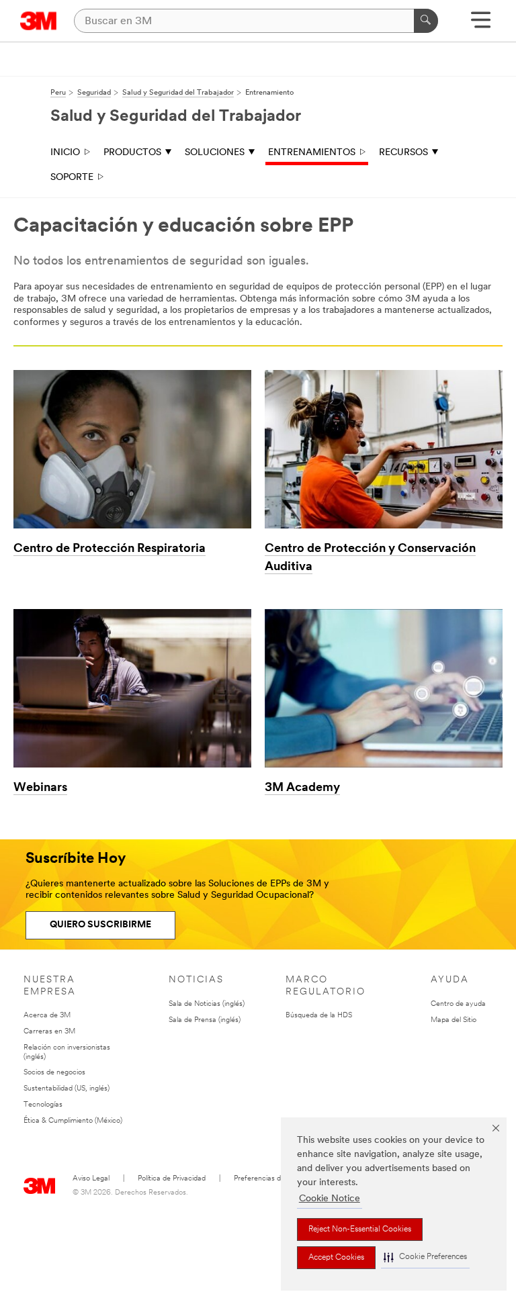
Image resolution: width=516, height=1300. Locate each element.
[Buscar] (426, 21)
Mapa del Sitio (453, 1020)
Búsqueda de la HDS (319, 1015)
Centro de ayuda (458, 1004)
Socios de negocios (54, 1072)
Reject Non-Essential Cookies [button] (359, 1229)
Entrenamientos (311, 153)
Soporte (71, 178)
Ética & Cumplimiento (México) (73, 1121)
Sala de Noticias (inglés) (207, 1004)
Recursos (403, 153)
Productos (132, 153)
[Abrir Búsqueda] (480, 24)
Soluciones (215, 153)
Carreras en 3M (49, 1031)
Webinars (40, 788)
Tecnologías (43, 1105)
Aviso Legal (91, 1178)
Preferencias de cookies (272, 1178)
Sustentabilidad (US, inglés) (67, 1089)
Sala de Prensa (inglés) (205, 1020)
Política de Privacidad (172, 1178)
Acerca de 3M (47, 1015)
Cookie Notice (329, 1199)
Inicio (65, 153)
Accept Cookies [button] (336, 1258)
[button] (425, 1257)
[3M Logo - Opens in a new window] (38, 21)
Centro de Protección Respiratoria (109, 549)
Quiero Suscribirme (100, 925)
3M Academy (302, 788)
